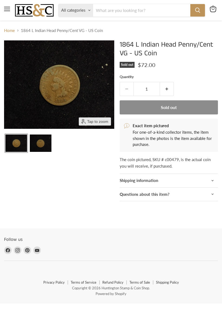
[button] (16, 143)
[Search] (197, 10)
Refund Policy (112, 282)
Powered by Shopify (111, 294)
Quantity (127, 77)
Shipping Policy (167, 282)
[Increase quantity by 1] (167, 89)
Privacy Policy (54, 282)
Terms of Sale (139, 282)
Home (9, 30)
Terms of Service (83, 282)
